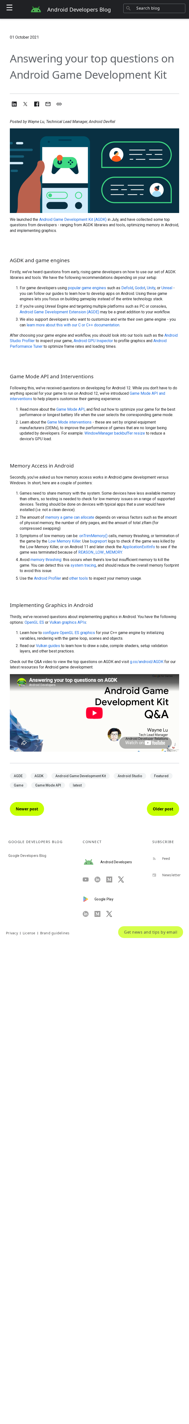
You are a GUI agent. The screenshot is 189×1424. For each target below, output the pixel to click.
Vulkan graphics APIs (67, 622)
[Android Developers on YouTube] (88, 879)
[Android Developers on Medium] (112, 879)
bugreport (98, 541)
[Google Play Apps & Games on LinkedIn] (88, 914)
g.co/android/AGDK (146, 661)
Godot (140, 288)
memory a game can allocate (69, 517)
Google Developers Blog (27, 856)
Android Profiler (47, 578)
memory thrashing (46, 559)
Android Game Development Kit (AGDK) (73, 219)
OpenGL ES (34, 622)
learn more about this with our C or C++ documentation (73, 325)
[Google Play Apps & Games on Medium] (100, 914)
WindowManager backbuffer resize (114, 433)
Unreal (166, 288)
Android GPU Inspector (93, 340)
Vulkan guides (48, 645)
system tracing (83, 565)
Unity (151, 288)
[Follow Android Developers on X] (124, 879)
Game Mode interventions (69, 422)
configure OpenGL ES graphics (69, 632)
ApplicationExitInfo (139, 547)
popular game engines (87, 288)
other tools (78, 578)
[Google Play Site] (88, 899)
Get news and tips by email (150, 932)
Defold (127, 288)
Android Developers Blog (79, 9)
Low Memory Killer (64, 541)
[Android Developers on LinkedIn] (100, 879)
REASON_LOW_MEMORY (100, 552)
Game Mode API (70, 409)
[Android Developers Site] (91, 862)
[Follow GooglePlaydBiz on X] (112, 914)
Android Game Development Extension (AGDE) (59, 312)
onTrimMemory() (93, 535)
